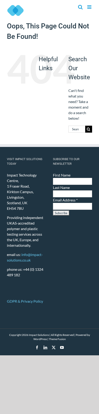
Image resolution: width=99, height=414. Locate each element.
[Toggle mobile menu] (89, 7)
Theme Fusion (57, 339)
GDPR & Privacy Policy (25, 301)
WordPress (40, 339)
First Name (61, 175)
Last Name (61, 187)
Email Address (65, 200)
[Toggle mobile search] (80, 7)
